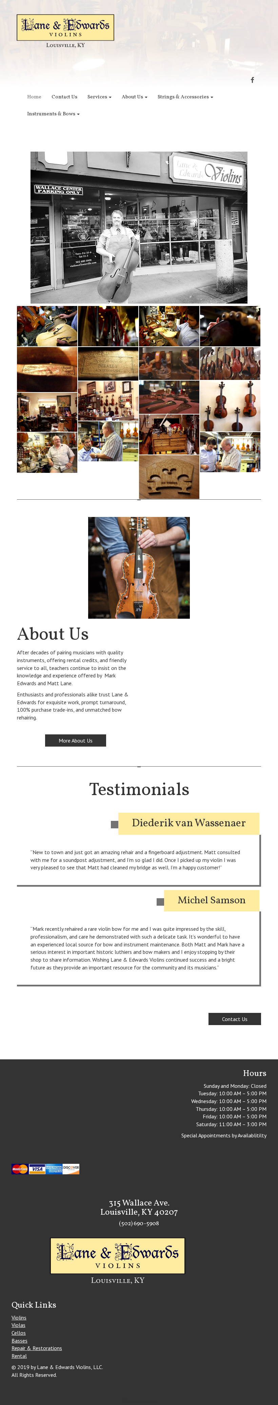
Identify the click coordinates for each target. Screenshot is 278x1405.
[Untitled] (169, 397)
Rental (19, 1355)
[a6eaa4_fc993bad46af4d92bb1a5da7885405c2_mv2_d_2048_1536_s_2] (47, 369)
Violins (19, 1317)
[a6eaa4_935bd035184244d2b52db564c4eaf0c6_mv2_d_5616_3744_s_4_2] (108, 326)
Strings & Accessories (184, 97)
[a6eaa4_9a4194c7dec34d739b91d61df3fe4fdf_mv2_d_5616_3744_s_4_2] (47, 326)
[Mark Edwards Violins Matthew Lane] (230, 452)
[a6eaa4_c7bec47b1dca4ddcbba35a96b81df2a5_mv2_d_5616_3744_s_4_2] (230, 326)
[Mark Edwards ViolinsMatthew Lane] (108, 441)
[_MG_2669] (47, 412)
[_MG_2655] (108, 401)
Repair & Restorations (37, 1348)
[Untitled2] (230, 363)
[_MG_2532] (230, 406)
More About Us (76, 740)
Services (97, 97)
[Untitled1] (169, 363)
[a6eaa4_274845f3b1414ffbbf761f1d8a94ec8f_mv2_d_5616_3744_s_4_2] (169, 326)
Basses (19, 1340)
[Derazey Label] (108, 364)
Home (34, 97)
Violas (18, 1325)
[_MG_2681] (169, 435)
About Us (133, 97)
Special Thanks (140, 1401)
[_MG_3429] (169, 477)
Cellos (19, 1332)
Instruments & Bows (51, 114)
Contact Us (64, 97)
